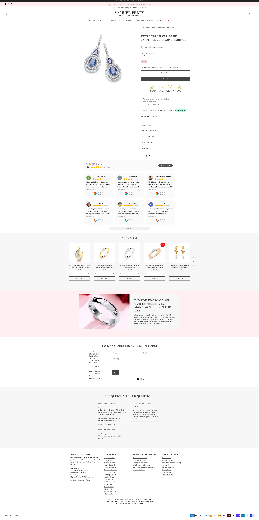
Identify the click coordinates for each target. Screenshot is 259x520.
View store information (151, 104)
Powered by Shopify (12, 515)
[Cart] (253, 14)
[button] (152, 155)
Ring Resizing (108, 484)
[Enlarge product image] (103, 57)
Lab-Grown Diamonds (111, 467)
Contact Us (165, 465)
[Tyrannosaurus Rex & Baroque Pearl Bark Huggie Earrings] (179, 253)
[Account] (249, 14)
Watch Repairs (108, 479)
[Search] (6, 14)
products (148, 27)
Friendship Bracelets (110, 475)
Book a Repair (166, 458)
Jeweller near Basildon (140, 458)
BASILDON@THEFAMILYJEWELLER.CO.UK (134, 8)
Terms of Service (167, 475)
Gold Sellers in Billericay (140, 463)
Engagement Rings (109, 458)
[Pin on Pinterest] (146, 155)
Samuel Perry (145, 31)
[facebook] (5, 4)
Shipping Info (166, 472)
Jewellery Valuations (110, 491)
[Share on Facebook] (141, 155)
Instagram (81, 480)
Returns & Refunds (168, 467)
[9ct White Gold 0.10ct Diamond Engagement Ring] (129, 253)
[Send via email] (149, 155)
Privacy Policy (166, 470)
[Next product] (193, 261)
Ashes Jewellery (109, 494)
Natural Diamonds (109, 465)
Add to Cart (79, 278)
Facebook (73, 480)
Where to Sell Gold (139, 470)
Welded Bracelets (109, 472)
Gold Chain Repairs (110, 482)
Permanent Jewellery (110, 470)
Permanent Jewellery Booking (171, 463)
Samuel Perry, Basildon (162, 99)
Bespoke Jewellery (109, 463)
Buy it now (165, 79)
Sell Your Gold (108, 489)
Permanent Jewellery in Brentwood (144, 467)
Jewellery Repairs (109, 477)
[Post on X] (144, 155)
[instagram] (8, 4)
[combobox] (79, 273)
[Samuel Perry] (129, 13)
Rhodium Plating (109, 487)
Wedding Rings (108, 460)
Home (142, 27)
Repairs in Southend (139, 460)
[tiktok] (11, 4)
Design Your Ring (167, 460)
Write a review (165, 165)
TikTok (88, 480)
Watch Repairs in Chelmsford (142, 465)
